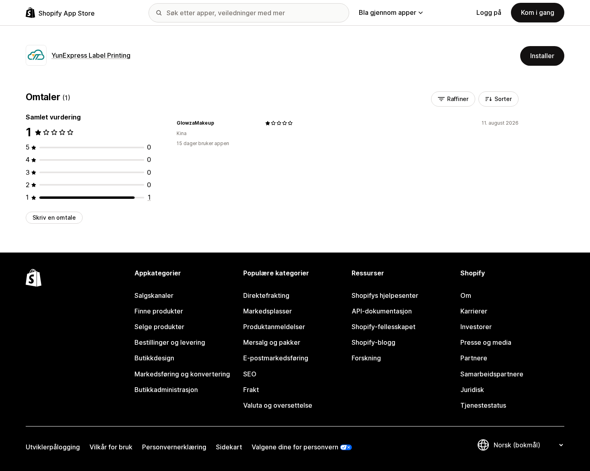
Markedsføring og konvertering (182, 374)
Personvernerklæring (174, 447)
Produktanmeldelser (274, 327)
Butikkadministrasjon (166, 390)
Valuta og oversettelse (277, 405)
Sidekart (229, 447)
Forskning (366, 358)
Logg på (488, 12)
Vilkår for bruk (111, 447)
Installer (542, 56)
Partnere (473, 358)
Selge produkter (159, 327)
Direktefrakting (266, 295)
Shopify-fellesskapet (383, 327)
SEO (249, 374)
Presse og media (485, 342)
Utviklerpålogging (53, 447)
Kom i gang (537, 12)
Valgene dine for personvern (295, 447)
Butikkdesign (154, 358)
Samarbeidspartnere (491, 374)
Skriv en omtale (54, 217)
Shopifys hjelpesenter (385, 295)
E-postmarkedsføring (275, 358)
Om (465, 295)
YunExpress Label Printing (90, 55)
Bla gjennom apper (387, 12)
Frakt (251, 390)
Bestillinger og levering (169, 342)
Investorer (476, 327)
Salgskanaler (153, 295)
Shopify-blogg (373, 342)
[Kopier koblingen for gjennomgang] (219, 123)
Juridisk (472, 390)
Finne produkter (158, 311)
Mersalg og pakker (271, 342)
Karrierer (473, 311)
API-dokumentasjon (382, 311)
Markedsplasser (267, 311)
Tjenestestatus (483, 405)
